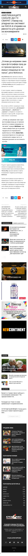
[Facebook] (5, 542)
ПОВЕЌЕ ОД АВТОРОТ (18, 223)
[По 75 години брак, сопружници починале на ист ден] (14, 366)
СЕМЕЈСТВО (6, 496)
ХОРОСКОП (6, 494)
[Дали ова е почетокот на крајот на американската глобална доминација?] (5, 241)
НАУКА (4, 491)
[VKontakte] (18, 542)
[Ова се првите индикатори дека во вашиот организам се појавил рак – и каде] (6, 461)
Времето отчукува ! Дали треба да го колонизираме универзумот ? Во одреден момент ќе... (12, 394)
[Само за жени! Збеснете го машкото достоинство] (4, 383)
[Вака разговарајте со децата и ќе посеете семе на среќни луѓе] (6, 477)
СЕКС (4, 498)
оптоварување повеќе (13, 416)
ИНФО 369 (5, 503)
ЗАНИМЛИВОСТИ (7, 505)
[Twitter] (10, 542)
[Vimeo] (14, 542)
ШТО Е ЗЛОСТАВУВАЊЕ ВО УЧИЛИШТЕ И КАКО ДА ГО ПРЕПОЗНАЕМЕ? (18, 441)
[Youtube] (22, 542)
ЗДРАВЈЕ (5, 487)
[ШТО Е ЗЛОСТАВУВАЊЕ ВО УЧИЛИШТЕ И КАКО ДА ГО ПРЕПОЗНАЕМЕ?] (6, 441)
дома (2, 10)
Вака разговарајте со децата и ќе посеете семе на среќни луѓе (18, 477)
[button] (26, 7)
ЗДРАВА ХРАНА (7, 500)
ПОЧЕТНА (14, 548)
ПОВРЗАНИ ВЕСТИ (6, 223)
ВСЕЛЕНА (7, 10)
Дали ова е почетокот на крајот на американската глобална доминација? (17, 241)
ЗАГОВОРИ (9, 12)
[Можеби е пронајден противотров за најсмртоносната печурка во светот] (4, 377)
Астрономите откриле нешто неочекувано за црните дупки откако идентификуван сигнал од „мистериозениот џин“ (18, 250)
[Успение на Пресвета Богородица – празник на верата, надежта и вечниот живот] (6, 433)
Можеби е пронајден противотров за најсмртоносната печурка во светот (17, 377)
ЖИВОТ (5, 489)
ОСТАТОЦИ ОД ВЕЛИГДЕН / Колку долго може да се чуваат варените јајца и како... (13, 410)
